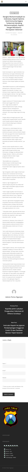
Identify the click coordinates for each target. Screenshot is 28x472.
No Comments (14, 34)
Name (4, 363)
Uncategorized (14, 13)
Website (4, 377)
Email (4, 370)
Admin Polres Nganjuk (12, 32)
